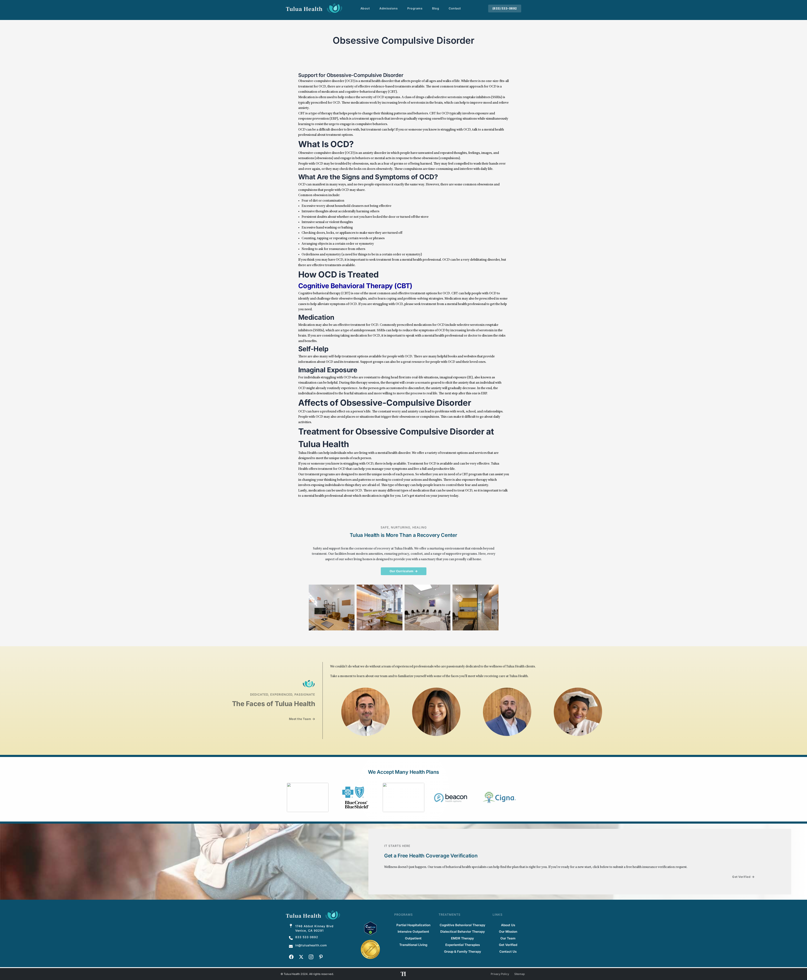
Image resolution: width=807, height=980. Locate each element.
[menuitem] (365, 8)
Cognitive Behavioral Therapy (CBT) (355, 286)
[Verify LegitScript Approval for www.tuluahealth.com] (370, 928)
